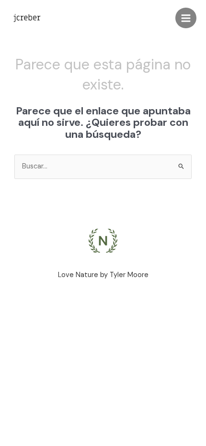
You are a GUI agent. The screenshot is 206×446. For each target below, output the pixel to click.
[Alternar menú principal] (185, 18)
